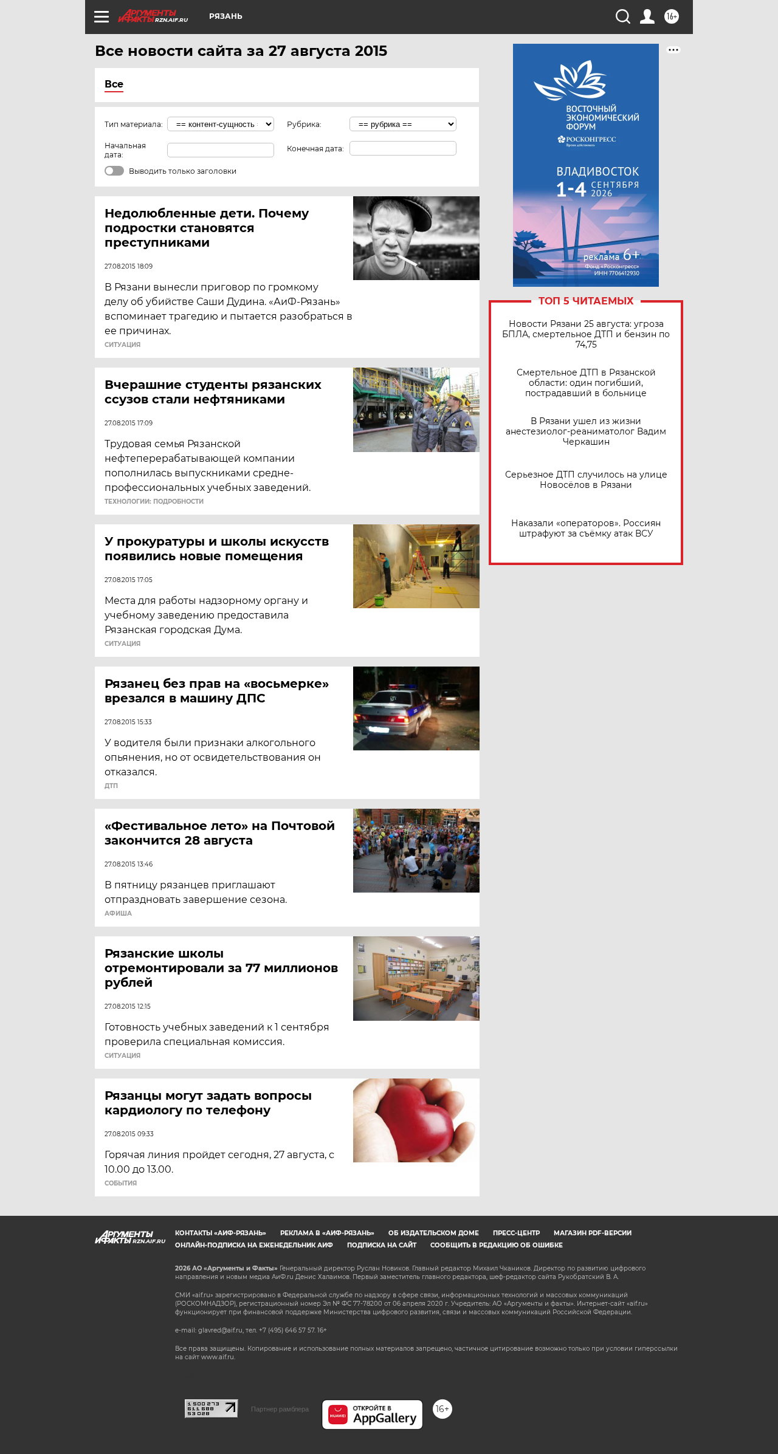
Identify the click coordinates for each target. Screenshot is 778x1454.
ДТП (111, 786)
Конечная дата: (315, 148)
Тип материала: (134, 124)
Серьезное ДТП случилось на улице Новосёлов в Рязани (586, 480)
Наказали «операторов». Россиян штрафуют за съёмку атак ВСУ (586, 528)
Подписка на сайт (381, 1245)
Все (114, 84)
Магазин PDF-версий (593, 1233)
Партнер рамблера (280, 1409)
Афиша (118, 914)
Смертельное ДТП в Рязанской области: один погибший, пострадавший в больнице (586, 383)
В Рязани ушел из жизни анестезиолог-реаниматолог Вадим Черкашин (586, 431)
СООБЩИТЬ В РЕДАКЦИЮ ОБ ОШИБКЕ (496, 1245)
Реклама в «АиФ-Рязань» (327, 1233)
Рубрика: (304, 124)
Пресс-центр (516, 1233)
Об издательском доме (433, 1233)
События (121, 1184)
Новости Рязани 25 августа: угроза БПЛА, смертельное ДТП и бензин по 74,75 (586, 334)
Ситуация (122, 345)
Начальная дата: (125, 150)
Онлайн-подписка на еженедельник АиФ (254, 1245)
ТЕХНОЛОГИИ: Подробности (154, 502)
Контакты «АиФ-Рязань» (220, 1233)
